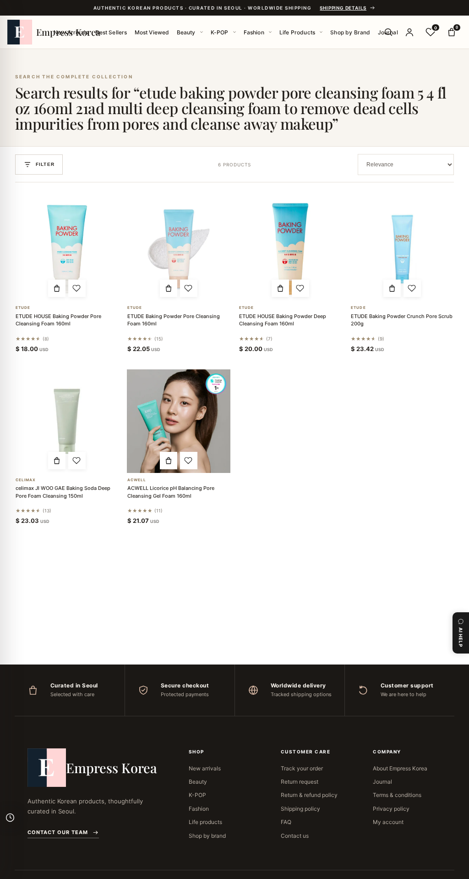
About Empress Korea (400, 768)
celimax (26, 480)
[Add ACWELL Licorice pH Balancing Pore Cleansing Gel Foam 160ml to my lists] (188, 460)
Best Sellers (111, 32)
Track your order (302, 768)
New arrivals (205, 768)
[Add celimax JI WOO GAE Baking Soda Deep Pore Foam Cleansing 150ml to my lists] (77, 460)
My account (388, 822)
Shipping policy (300, 808)
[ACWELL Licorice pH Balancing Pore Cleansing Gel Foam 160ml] (178, 421)
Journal (382, 781)
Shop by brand (207, 835)
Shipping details (343, 8)
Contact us (295, 835)
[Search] (388, 32)
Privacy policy (391, 808)
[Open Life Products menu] (321, 32)
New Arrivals (71, 32)
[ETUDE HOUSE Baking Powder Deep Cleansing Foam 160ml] (290, 249)
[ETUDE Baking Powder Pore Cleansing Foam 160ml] (178, 249)
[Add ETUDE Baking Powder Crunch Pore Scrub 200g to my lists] (412, 288)
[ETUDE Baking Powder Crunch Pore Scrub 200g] (402, 249)
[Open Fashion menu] (270, 32)
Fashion (254, 32)
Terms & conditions (397, 794)
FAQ (286, 822)
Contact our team (57, 832)
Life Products (297, 32)
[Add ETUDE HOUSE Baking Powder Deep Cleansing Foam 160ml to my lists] (300, 288)
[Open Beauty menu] (201, 32)
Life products (205, 822)
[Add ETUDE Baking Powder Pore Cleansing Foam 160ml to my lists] (188, 288)
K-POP (220, 32)
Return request (299, 781)
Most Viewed (152, 32)
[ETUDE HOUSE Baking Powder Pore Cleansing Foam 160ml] (67, 249)
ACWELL (137, 480)
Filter (45, 164)
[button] (56, 288)
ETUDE (23, 308)
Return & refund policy (309, 794)
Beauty (186, 32)
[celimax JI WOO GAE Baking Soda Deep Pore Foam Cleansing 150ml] (67, 421)
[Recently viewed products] (10, 818)
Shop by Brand (350, 32)
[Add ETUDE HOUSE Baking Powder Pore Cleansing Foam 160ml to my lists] (77, 288)
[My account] (409, 32)
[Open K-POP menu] (234, 32)
